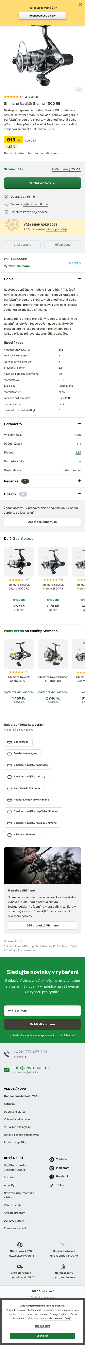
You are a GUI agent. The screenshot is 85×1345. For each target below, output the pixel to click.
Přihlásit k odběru (42, 1024)
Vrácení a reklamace (17, 1119)
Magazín (9, 1177)
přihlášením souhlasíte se (42, 1035)
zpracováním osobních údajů (58, 1035)
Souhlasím (42, 1335)
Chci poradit (22, 244)
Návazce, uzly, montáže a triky (19, 1195)
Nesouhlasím (42, 1325)
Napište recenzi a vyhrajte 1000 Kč (15, 1167)
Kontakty (9, 1103)
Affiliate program (14, 1213)
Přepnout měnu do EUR (43, 15)
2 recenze (32, 96)
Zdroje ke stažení (15, 1228)
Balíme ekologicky (19, 1127)
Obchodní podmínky (42, 1297)
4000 (77, 435)
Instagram (60, 1168)
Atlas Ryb (10, 1185)
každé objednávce (35, 212)
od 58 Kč (29, 196)
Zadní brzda (23, 538)
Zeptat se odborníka (42, 522)
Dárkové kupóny (14, 1220)
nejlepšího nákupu (35, 204)
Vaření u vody (12, 1205)
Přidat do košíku (43, 183)
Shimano (23, 266)
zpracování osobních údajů (56, 1318)
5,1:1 (78, 452)
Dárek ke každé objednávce (21, 1135)
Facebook (60, 1176)
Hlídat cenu (63, 244)
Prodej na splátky (15, 1142)
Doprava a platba (15, 1111)
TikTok (60, 1185)
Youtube (60, 1159)
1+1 (79, 443)
